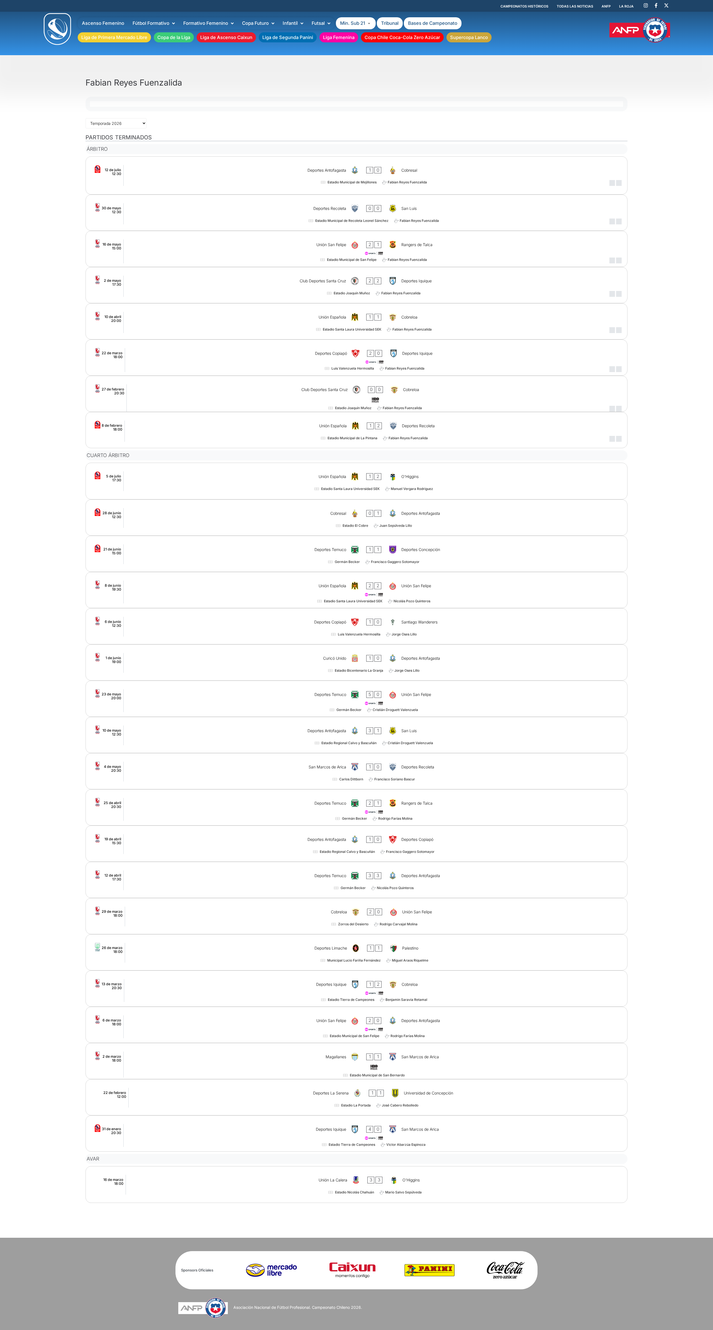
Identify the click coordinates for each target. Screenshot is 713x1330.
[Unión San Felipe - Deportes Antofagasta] (356, 1025)
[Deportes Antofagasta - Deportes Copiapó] (356, 844)
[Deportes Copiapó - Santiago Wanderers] (356, 626)
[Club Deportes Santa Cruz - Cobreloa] (356, 394)
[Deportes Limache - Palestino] (356, 952)
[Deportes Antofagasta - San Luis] (356, 735)
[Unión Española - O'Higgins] (356, 481)
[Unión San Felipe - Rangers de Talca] (356, 249)
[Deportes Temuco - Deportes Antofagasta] (356, 880)
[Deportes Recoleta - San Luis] (356, 213)
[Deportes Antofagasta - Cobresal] (356, 175)
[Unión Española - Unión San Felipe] (356, 590)
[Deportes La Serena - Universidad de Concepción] (356, 1097)
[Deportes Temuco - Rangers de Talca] (356, 807)
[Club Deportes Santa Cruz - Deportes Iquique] (356, 285)
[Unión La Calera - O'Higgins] (356, 1184)
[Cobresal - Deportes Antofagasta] (356, 517)
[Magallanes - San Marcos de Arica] (356, 1061)
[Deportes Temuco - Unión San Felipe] (356, 699)
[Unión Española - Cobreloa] (356, 321)
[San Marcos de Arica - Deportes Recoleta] (356, 771)
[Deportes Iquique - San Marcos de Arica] (356, 1133)
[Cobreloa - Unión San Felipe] (356, 916)
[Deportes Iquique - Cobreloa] (356, 988)
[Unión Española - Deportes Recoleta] (356, 430)
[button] (356, 23)
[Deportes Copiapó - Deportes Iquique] (356, 357)
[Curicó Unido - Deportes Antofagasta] (356, 662)
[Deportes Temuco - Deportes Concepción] (356, 554)
